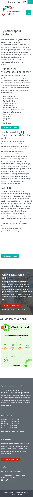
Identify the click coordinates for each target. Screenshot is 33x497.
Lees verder (5, 409)
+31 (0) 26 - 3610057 (18, 309)
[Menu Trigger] (28, 12)
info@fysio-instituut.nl (10, 480)
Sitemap (20, 494)
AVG (28, 492)
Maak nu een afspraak (11, 306)
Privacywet (13, 494)
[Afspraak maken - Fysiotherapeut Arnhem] (10, 127)
